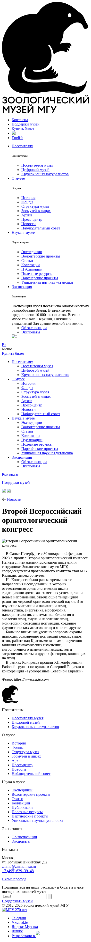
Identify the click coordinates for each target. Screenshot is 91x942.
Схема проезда (14, 879)
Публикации (31, 269)
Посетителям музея (37, 165)
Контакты (20, 120)
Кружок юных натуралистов (45, 174)
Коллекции (30, 265)
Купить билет (23, 128)
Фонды (27, 202)
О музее (18, 178)
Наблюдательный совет (40, 228)
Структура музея (35, 206)
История (28, 198)
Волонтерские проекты (40, 256)
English (17, 138)
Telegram (19, 918)
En (4, 345)
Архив (26, 215)
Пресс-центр (31, 219)
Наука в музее (23, 232)
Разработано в (24, 936)
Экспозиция (22, 287)
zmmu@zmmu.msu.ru (19, 866)
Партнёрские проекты (39, 278)
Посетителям (22, 146)
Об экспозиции (34, 328)
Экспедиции (31, 252)
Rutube (17, 931)
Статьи (27, 260)
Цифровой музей (35, 170)
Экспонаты (30, 332)
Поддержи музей (26, 124)
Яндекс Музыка (25, 927)
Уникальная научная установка (47, 282)
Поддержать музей (17, 901)
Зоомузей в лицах (36, 211)
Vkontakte (20, 922)
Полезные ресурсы (36, 274)
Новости (28, 224)
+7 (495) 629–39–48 (18, 871)
